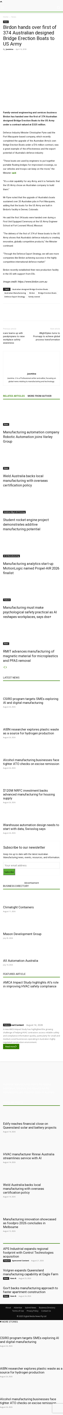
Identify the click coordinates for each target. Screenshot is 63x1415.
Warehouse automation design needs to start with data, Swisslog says (31, 827)
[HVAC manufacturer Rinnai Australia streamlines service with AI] (31, 1145)
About (8, 1307)
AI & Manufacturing (11, 556)
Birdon (32, 293)
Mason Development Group (22, 934)
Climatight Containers (18, 907)
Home (5, 17)
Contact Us (46, 1311)
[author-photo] (31, 369)
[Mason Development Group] (31, 924)
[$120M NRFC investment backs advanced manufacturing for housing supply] (31, 781)
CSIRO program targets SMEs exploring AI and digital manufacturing (30, 701)
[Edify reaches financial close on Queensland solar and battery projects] (31, 1114)
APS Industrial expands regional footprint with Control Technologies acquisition (28, 1252)
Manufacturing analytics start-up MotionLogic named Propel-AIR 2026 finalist (31, 568)
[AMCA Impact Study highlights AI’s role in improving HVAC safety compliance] (31, 1005)
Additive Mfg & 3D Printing (14, 512)
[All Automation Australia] (31, 951)
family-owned (34, 296)
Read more (10, 1046)
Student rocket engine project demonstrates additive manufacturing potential (26, 524)
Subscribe (9, 872)
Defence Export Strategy (14, 296)
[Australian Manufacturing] (31, 7)
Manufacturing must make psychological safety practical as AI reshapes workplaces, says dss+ (30, 612)
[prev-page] (4, 667)
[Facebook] (16, 56)
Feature (7, 600)
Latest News (11, 677)
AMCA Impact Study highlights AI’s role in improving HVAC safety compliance (31, 984)
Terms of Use (18, 1311)
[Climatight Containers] (31, 898)
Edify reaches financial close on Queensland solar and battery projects (29, 1125)
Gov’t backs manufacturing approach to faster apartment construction (30, 1290)
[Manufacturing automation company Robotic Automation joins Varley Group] (31, 414)
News (13, 17)
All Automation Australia (20, 961)
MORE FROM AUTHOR (40, 396)
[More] (58, 56)
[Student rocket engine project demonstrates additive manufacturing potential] (31, 501)
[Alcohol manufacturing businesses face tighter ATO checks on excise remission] (31, 750)
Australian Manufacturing (15, 293)
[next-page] (6, 667)
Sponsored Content (13, 1025)
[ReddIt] (37, 56)
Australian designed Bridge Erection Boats (30, 289)
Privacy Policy (32, 1311)
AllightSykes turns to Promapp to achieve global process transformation (46, 336)
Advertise (18, 1307)
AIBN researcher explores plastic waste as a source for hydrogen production (31, 731)
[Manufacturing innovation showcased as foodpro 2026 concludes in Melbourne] (31, 1210)
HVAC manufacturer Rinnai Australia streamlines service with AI (28, 1156)
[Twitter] (23, 56)
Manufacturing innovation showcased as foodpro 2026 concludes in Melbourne (29, 1223)
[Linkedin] (30, 56)
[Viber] (44, 56)
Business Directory (16, 886)
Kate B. (13, 1278)
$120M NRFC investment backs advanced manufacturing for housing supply (29, 794)
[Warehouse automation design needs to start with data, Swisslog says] (31, 815)
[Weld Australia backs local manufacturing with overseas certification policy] (31, 458)
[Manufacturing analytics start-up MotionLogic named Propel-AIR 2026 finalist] (31, 545)
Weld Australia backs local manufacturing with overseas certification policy (25, 480)
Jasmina (9, 49)
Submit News (30, 1307)
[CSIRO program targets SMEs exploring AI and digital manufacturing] (31, 689)
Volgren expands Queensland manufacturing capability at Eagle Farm (30, 1272)
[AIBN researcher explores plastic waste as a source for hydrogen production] (31, 720)
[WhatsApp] (51, 56)
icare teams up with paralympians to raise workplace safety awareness (14, 338)
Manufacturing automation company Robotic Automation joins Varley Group (31, 436)
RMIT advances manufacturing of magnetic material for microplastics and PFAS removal (30, 656)
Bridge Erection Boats (47, 293)
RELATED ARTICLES (14, 396)
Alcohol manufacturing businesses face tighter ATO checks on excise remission (31, 762)
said (14, 173)
